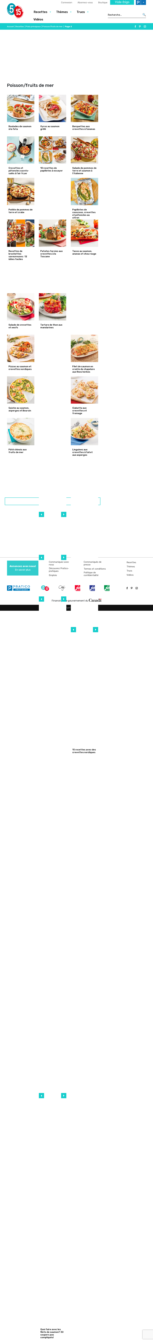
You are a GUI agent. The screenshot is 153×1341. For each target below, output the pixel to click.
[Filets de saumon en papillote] (52, 856)
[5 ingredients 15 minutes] (18, 12)
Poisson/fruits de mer (52, 26)
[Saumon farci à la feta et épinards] (52, 553)
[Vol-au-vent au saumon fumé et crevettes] (84, 731)
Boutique (102, 2)
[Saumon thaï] (52, 1099)
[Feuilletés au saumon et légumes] (52, 704)
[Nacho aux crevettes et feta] (84, 701)
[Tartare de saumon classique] (52, 1250)
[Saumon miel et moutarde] (52, 1220)
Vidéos (38, 19)
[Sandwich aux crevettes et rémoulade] (84, 671)
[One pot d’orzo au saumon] (52, 1038)
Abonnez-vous (85, 2)
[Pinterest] (140, 26)
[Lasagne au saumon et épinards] (52, 1159)
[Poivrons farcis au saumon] (52, 765)
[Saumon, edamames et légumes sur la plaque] (52, 977)
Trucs (129, 570)
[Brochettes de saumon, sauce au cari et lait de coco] (52, 1129)
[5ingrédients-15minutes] (45, 588)
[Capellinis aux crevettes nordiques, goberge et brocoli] (84, 549)
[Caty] (62, 588)
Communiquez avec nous (59, 563)
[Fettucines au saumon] (52, 886)
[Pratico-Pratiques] (19, 588)
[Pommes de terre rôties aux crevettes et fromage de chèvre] (84, 640)
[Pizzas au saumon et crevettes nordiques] (84, 307)
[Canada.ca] (95, 600)
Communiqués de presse (92, 563)
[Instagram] (145, 26)
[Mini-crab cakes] (52, 348)
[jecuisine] (78, 588)
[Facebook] (135, 26)
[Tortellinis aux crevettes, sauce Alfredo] (84, 610)
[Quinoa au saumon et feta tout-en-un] (52, 492)
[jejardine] (107, 588)
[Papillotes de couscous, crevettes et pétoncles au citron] (52, 191)
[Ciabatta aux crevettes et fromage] (52, 390)
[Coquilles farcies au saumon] (52, 735)
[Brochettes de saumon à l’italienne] (52, 917)
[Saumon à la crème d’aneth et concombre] (52, 1311)
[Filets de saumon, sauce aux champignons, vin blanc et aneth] (52, 674)
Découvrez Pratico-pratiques (59, 569)
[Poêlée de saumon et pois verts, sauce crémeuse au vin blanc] (52, 522)
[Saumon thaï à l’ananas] (52, 826)
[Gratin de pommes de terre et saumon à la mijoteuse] (52, 1281)
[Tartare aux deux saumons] (52, 613)
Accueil (10, 26)
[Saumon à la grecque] (52, 1008)
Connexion (66, 2)
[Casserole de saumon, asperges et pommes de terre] (52, 1068)
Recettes (20, 26)
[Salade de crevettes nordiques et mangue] (84, 519)
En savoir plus (23, 568)
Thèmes (131, 566)
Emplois (53, 575)
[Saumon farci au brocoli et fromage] (52, 431)
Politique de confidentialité (91, 574)
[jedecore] (92, 588)
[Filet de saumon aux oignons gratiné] (52, 947)
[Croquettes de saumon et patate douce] (52, 1190)
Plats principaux (33, 26)
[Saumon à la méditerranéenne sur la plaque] (52, 644)
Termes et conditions (95, 568)
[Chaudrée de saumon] (52, 795)
